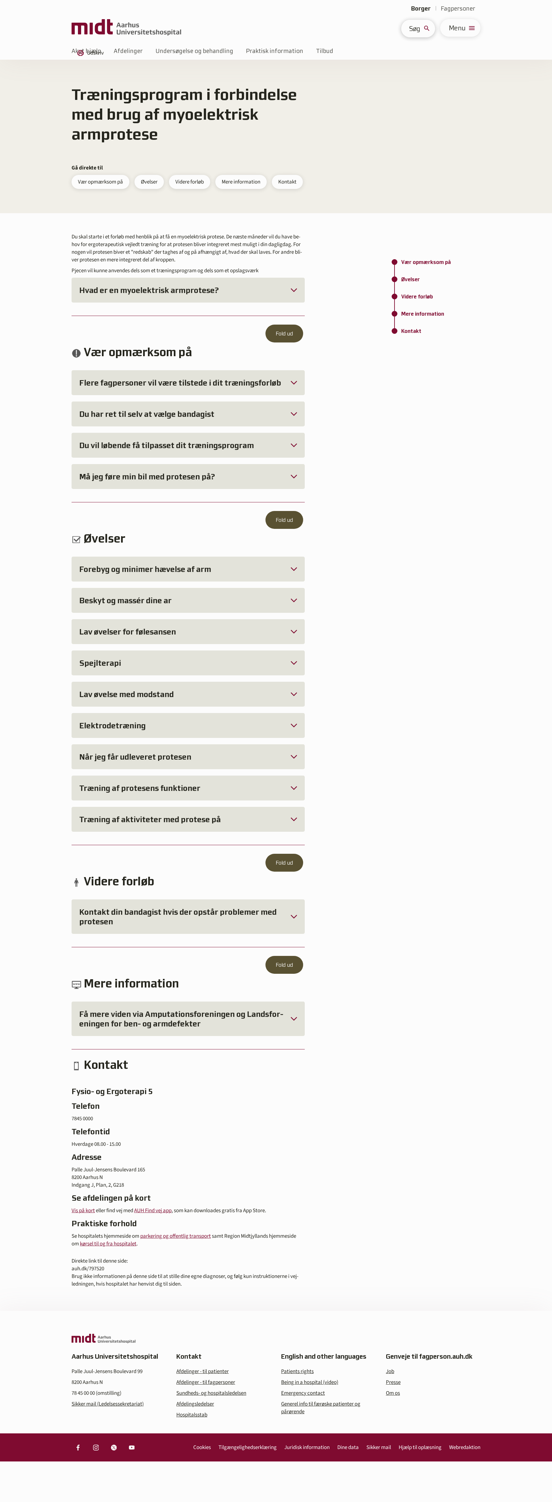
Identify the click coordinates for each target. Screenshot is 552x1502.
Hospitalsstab (191, 1415)
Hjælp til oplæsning (420, 1447)
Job (390, 1371)
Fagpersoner (458, 8)
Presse (393, 1382)
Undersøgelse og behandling (194, 51)
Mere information (241, 182)
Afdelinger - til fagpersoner (205, 1382)
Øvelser (149, 182)
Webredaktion (464, 1447)
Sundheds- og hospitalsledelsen (211, 1393)
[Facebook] (78, 1447)
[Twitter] (113, 1447)
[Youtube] (131, 1447)
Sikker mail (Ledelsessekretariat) (108, 1404)
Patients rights (297, 1371)
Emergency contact (303, 1393)
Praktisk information (274, 51)
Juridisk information (307, 1447)
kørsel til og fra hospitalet (108, 1244)
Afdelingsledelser (195, 1404)
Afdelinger (128, 51)
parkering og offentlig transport (175, 1236)
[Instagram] (95, 1447)
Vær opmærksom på (100, 182)
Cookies (202, 1447)
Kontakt (287, 182)
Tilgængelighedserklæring (247, 1447)
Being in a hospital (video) (309, 1382)
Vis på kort (83, 1210)
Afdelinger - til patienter (202, 1371)
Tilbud (324, 51)
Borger (421, 8)
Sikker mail (378, 1447)
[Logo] (126, 28)
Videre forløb (189, 182)
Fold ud (284, 333)
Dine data (348, 1447)
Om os (393, 1393)
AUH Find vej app (153, 1210)
